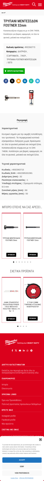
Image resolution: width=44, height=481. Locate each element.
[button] (40, 439)
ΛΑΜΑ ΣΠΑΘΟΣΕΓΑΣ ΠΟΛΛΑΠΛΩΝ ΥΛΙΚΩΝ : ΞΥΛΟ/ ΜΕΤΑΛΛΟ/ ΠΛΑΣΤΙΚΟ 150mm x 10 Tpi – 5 (11, 306)
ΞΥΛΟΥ (23, 55)
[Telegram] (37, 81)
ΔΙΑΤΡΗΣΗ (22, 51)
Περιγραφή (22, 120)
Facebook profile (8, 420)
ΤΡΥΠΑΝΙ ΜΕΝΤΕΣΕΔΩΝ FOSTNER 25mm (11, 239)
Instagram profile (9, 416)
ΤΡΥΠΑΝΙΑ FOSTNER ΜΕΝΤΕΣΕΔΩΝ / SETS (21, 61)
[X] (12, 81)
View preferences (22, 473)
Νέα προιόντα (7, 423)
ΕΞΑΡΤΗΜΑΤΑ (12, 55)
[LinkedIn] (25, 81)
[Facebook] (6, 81)
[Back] (3, 12)
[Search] (34, 4)
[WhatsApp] (31, 81)
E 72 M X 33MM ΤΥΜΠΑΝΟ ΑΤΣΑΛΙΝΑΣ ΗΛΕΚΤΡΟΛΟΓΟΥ (32, 304)
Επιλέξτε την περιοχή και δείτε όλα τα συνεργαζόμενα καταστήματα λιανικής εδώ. (20, 371)
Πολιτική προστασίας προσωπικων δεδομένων (21, 404)
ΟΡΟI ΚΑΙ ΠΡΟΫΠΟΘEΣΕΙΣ (26, 478)
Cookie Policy (14, 478)
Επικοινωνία (7, 388)
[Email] (18, 81)
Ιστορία (5, 384)
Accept (22, 460)
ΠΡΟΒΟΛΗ (11, 255)
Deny (22, 466)
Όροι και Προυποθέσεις (12, 400)
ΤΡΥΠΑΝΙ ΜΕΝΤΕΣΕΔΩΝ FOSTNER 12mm (32, 239)
